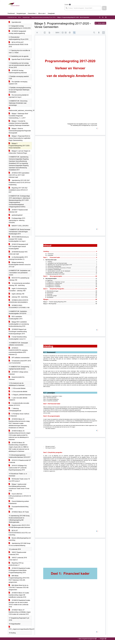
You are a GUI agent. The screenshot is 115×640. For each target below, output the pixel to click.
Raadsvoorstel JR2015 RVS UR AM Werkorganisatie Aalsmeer (19, 526)
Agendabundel (16, 22)
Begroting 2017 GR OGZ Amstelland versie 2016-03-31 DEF (18, 190)
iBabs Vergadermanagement (86, 638)
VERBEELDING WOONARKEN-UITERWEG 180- (19, 306)
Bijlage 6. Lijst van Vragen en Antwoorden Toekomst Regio (19, 152)
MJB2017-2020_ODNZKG (19, 225)
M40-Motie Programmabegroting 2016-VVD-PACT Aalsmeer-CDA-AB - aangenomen (19, 579)
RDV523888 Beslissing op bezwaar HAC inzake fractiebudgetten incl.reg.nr (19, 239)
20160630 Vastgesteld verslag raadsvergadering (17, 32)
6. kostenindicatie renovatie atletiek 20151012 (19, 404)
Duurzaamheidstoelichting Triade (18, 508)
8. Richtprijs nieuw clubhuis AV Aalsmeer (19, 415)
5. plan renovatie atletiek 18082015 (18, 399)
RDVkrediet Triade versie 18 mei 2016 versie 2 (19, 480)
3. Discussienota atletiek (19, 391)
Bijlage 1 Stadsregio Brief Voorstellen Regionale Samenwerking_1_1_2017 (18, 116)
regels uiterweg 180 (17, 294)
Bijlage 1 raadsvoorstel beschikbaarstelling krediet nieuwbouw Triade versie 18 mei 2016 (19, 487)
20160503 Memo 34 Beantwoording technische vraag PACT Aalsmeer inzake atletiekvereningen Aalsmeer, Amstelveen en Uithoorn (19, 423)
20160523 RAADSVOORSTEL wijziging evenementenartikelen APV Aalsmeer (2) (18, 351)
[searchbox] (83, 8)
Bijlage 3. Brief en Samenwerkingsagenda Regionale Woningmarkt (20, 131)
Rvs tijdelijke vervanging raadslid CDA (18, 83)
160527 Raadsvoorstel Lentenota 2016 (17, 553)
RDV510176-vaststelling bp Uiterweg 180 (19, 279)
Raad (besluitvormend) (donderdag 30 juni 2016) (44, 17)
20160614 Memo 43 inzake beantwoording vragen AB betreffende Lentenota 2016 (19, 595)
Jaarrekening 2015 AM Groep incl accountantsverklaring (19, 544)
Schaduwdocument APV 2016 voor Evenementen (20, 362)
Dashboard (11, 13)
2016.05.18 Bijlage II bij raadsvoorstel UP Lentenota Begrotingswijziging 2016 (18, 468)
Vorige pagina (101, 23)
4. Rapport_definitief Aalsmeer (21, 394)
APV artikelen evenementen (20, 357)
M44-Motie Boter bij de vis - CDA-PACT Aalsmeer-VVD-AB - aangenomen (19, 587)
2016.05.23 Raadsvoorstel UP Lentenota (20, 461)
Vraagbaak (51, 13)
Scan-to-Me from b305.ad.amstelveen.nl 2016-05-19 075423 (20, 496)
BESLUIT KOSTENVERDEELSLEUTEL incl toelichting (20, 533)
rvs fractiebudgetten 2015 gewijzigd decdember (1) (18, 258)
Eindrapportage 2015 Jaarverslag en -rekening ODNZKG (17, 220)
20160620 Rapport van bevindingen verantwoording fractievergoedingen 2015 (18, 331)
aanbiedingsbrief (16, 215)
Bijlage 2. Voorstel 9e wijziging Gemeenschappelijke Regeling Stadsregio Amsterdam (19, 123)
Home (19, 17)
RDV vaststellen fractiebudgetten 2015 (15, 318)
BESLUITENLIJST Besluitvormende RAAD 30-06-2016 (18, 44)
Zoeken (67, 4)
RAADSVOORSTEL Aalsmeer (17, 378)
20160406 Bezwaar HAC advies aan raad (18, 253)
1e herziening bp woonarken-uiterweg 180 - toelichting (19, 284)
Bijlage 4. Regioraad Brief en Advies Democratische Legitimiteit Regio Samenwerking (19, 138)
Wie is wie (41, 13)
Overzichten (31, 13)
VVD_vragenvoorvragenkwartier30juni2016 (20, 629)
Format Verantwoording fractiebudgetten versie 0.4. (18, 338)
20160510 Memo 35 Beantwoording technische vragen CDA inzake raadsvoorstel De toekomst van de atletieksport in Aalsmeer (19, 435)
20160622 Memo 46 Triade (20, 512)
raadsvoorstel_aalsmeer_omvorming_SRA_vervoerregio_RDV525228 (20, 110)
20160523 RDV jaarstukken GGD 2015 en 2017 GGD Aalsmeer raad (19, 175)
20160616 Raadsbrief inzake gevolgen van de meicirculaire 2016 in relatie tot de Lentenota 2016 (19, 604)
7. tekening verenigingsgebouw (15, 409)
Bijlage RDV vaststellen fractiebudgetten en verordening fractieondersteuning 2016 (19, 324)
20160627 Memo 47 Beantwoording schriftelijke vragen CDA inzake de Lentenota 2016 (20, 612)
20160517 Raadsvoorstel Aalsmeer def (18, 211)
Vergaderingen (21, 13)
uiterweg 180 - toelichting (19, 297)
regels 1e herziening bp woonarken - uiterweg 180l (18, 289)
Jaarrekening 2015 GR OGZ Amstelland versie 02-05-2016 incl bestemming (19, 182)
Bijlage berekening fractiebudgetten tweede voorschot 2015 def (19, 264)
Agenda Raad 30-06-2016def (20, 59)
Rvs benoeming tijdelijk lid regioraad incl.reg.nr (18, 96)
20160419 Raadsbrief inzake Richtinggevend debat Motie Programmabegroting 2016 (19, 570)
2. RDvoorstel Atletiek (18, 388)
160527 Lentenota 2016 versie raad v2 (18, 559)
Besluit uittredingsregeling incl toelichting (20, 539)
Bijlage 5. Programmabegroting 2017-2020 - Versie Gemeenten (19, 146)
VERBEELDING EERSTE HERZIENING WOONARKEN (18, 301)
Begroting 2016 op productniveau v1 (16, 564)
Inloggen (102, 638)
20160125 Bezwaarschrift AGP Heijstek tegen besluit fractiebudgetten (18, 246)
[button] (104, 8)
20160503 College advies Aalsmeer (18, 373)
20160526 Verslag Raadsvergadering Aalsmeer (18, 71)
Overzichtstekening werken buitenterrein (19, 502)
